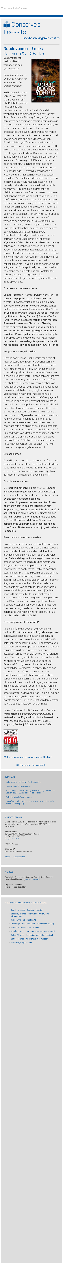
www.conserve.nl (32, 879)
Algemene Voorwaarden (15, 857)
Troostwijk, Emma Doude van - (32, 924)
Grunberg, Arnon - (33, 931)
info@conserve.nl (12, 838)
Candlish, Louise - (27, 910)
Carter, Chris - (23, 920)
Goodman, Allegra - (21, 942)
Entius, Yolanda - (32, 935)
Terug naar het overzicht (32, 765)
